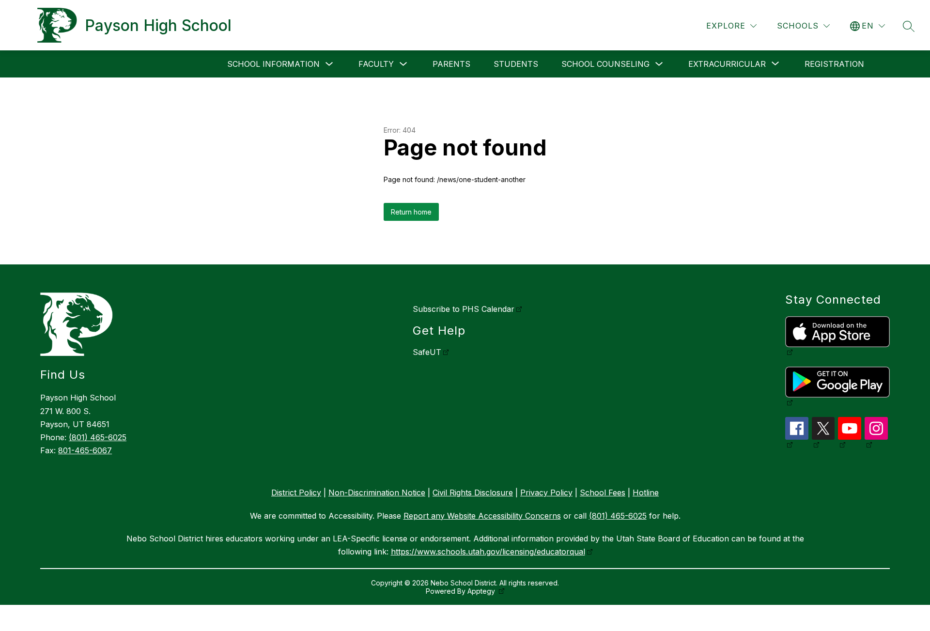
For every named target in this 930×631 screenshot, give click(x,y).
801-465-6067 (85, 450)
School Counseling (605, 64)
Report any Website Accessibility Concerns (482, 516)
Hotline (646, 492)
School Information (273, 64)
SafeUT (427, 352)
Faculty (376, 64)
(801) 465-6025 (97, 437)
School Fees (602, 492)
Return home (411, 212)
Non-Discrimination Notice (376, 492)
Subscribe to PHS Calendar (463, 309)
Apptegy (482, 591)
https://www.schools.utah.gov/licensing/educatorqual (488, 551)
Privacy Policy (546, 492)
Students (516, 64)
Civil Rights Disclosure (473, 492)
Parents (451, 64)
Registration (834, 64)
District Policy (296, 492)
